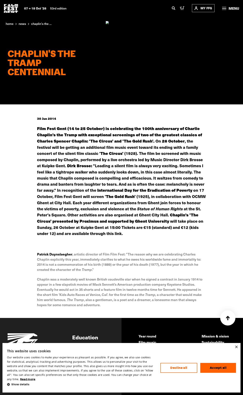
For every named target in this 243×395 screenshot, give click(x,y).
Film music (147, 342)
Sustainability (213, 342)
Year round (147, 336)
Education (85, 337)
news (22, 23)
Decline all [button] (178, 368)
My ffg (206, 8)
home (9, 23)
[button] (80, 384)
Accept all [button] (218, 368)
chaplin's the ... (41, 23)
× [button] (236, 347)
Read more (28, 379)
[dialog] (121, 368)
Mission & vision (215, 336)
